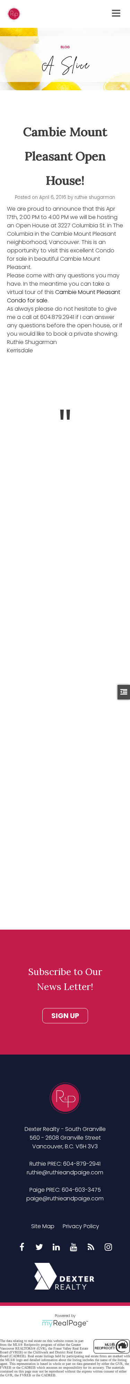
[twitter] (39, 1247)
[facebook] (22, 1247)
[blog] (91, 1247)
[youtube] (74, 1247)
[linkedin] (56, 1247)
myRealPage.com (65, 1323)
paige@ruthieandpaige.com (65, 1198)
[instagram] (108, 1247)
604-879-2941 (82, 1164)
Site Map (42, 1226)
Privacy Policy (81, 1226)
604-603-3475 (81, 1190)
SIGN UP (65, 1016)
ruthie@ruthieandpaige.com (65, 1172)
